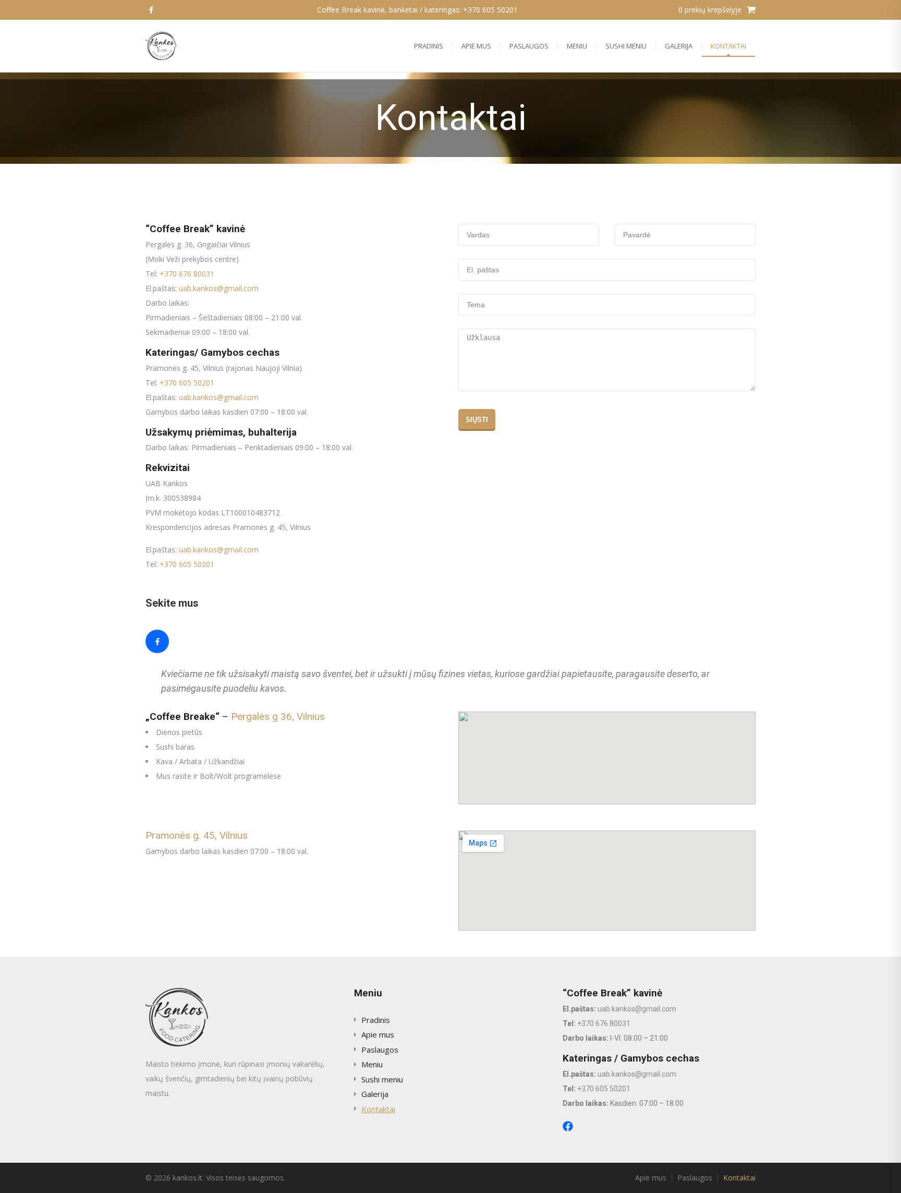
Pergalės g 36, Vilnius (278, 716)
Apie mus (476, 46)
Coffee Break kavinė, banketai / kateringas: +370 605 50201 (417, 10)
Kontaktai (728, 46)
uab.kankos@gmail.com (219, 288)
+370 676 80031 (187, 274)
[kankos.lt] (160, 46)
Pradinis (428, 46)
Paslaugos (529, 46)
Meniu (577, 46)
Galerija (678, 46)
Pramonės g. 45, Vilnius (196, 835)
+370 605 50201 (187, 383)
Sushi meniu (626, 46)
